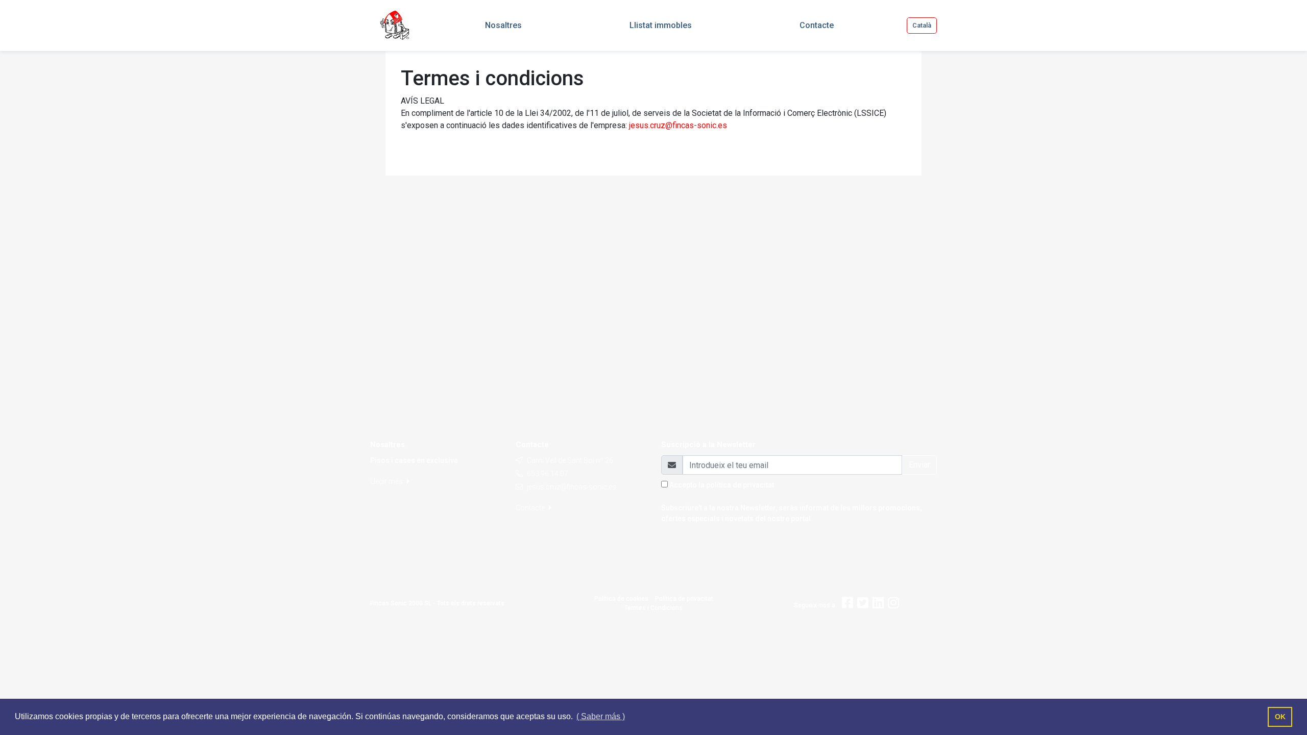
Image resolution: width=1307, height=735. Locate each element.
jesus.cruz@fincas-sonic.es (678, 125)
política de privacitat (740, 485)
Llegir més (387, 481)
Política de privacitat (684, 598)
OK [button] (1280, 717)
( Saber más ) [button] (600, 716)
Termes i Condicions (653, 607)
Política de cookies (621, 598)
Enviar (919, 465)
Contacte (531, 508)
